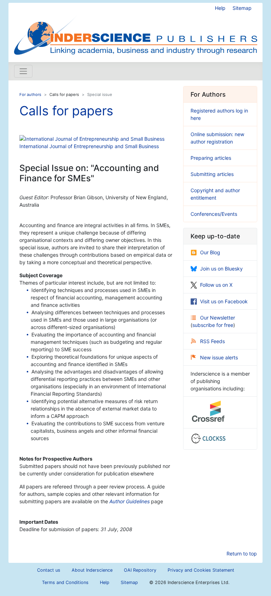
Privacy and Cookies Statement (201, 570)
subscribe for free (212, 325)
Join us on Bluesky (221, 269)
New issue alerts (219, 357)
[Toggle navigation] (23, 71)
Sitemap (242, 8)
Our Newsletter (217, 318)
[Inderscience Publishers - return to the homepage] (135, 29)
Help (220, 8)
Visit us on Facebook (224, 301)
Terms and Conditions (65, 582)
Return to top (242, 554)
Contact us (48, 570)
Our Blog (210, 252)
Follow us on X (216, 285)
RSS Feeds (212, 341)
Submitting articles (212, 174)
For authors (30, 94)
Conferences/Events (214, 214)
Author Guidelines (129, 501)
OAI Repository (140, 570)
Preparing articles (211, 158)
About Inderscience (92, 570)
